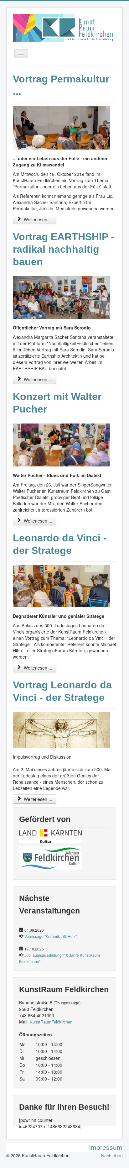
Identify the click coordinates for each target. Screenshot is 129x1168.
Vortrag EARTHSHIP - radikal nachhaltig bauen (63, 249)
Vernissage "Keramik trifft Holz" (50, 936)
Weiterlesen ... (37, 219)
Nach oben (112, 1155)
